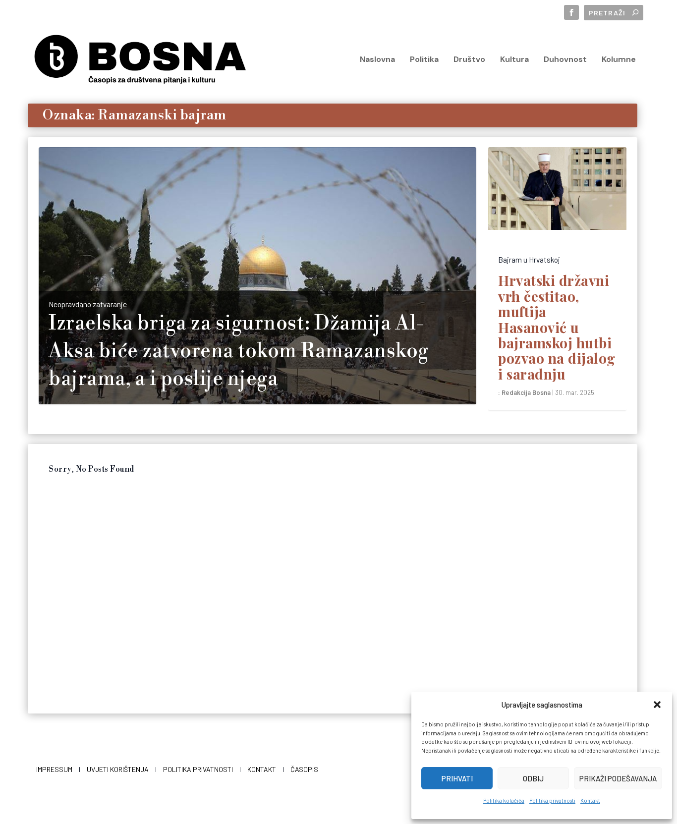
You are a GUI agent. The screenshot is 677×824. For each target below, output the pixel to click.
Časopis (304, 769)
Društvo (469, 59)
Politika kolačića (503, 800)
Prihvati (457, 778)
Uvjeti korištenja (118, 769)
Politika (424, 59)
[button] (657, 705)
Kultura (514, 59)
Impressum (54, 769)
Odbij (533, 778)
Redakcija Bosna (526, 392)
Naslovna (377, 59)
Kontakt (590, 800)
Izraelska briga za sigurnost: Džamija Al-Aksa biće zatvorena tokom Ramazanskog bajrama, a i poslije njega (239, 351)
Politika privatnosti (552, 800)
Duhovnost (565, 59)
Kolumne (619, 59)
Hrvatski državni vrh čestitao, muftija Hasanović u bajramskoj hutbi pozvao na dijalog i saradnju (557, 327)
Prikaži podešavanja (618, 778)
